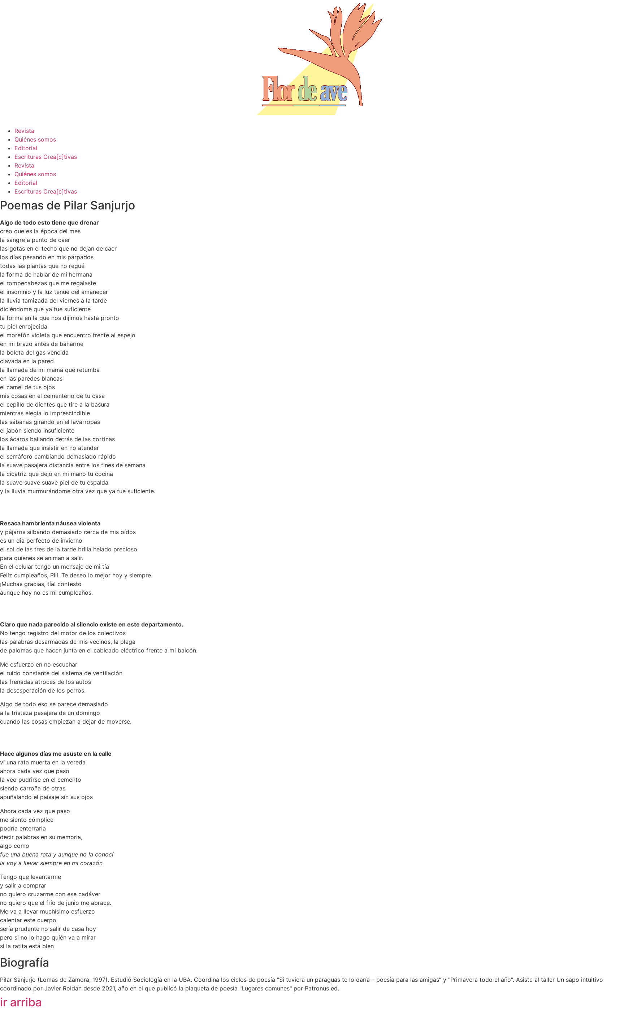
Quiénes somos (35, 139)
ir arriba (21, 1002)
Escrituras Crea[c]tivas (45, 156)
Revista (24, 130)
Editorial (25, 148)
